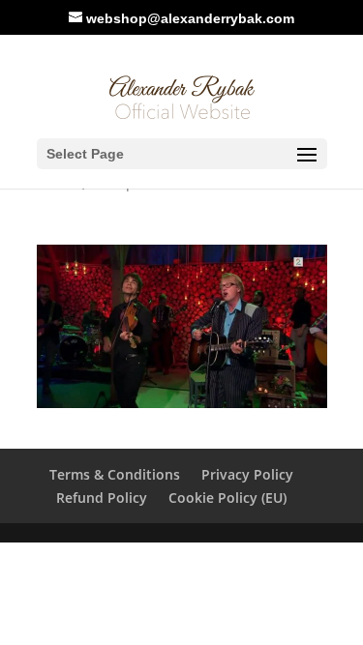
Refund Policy (101, 497)
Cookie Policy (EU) (227, 497)
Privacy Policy (247, 474)
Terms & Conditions (114, 474)
